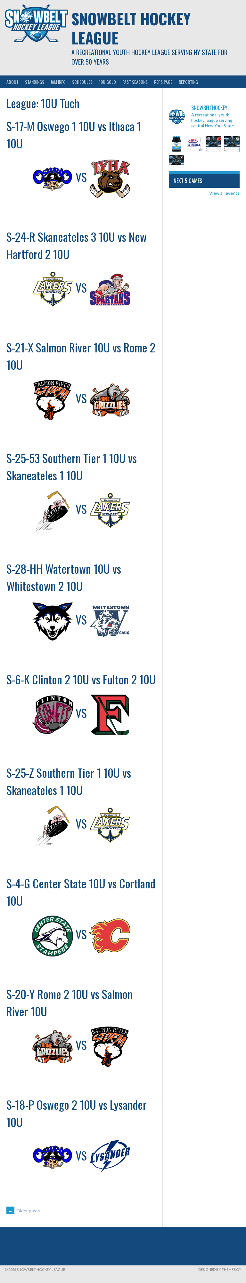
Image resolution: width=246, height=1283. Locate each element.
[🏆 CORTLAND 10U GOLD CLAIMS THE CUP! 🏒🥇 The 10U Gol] (213, 144)
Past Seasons (135, 81)
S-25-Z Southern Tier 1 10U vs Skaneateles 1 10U (68, 781)
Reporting (188, 81)
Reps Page (163, 81)
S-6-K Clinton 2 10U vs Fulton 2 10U (81, 679)
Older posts (24, 1210)
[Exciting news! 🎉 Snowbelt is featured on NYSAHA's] (195, 144)
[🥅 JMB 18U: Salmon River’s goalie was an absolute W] (176, 162)
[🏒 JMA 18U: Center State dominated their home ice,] (232, 144)
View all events (224, 193)
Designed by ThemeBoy (219, 1269)
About (12, 81)
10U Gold (107, 81)
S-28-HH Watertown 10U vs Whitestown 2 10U (63, 577)
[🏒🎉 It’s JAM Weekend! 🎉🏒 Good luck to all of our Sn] (176, 144)
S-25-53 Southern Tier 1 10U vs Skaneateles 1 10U (71, 466)
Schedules (82, 81)
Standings (34, 81)
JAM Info (58, 81)
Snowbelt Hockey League (131, 28)
